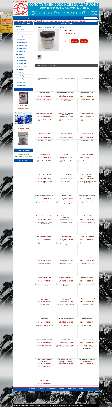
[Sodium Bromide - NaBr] (87, 99)
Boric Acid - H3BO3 (87, 216)
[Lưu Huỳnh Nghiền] (44, 366)
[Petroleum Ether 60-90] (87, 119)
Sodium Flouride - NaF (65, 236)
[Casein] (66, 140)
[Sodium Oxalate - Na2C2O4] (87, 222)
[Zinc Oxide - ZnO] (66, 325)
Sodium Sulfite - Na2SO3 (66, 133)
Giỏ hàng (74, 41)
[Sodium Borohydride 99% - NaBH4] (66, 78)
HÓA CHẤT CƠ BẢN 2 (21, 60)
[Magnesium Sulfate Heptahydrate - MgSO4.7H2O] (66, 203)
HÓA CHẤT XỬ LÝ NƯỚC (22, 48)
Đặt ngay (83, 41)
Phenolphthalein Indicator (44, 277)
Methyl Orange (44, 318)
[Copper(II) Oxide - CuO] (44, 119)
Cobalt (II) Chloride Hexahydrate (66, 318)
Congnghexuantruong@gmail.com (29, 401)
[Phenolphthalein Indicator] (44, 263)
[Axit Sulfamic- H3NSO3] (23, 124)
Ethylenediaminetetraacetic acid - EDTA (66, 257)
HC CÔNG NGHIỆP (38, 18)
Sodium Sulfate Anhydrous (87, 257)
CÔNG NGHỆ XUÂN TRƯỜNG (22, 30)
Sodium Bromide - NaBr (87, 113)
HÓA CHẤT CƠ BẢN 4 (21, 66)
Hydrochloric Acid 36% (44, 92)
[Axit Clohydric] (23, 103)
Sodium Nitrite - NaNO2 (44, 257)
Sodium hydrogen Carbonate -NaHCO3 (44, 195)
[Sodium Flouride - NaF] (66, 222)
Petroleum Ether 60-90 (87, 133)
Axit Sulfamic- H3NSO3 (23, 125)
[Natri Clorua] (23, 144)
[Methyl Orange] (44, 304)
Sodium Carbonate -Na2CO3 (44, 174)
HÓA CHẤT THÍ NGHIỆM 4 (22, 82)
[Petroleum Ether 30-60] (44, 140)
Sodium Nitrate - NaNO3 (87, 92)
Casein (66, 154)
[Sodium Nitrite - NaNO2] (44, 243)
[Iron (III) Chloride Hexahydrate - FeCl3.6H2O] (44, 347)
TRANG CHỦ (18, 18)
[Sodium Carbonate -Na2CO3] (44, 161)
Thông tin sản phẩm (41, 65)
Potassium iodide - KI (87, 339)
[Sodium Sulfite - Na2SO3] (66, 119)
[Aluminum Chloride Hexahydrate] (44, 325)
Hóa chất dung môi (21, 39)
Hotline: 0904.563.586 (20, 1)
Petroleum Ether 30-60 (44, 154)
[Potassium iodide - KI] (87, 325)
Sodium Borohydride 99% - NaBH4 (65, 92)
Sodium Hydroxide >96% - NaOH (44, 113)
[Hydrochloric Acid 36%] (44, 78)
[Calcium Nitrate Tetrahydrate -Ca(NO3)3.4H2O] (66, 100)
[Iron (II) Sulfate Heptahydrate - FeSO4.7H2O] (87, 162)
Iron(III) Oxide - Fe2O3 (87, 154)
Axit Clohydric (23, 105)
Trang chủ (37, 27)
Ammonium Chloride (87, 318)
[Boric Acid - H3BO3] (87, 202)
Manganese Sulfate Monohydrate (44, 216)
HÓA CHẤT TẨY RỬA (21, 51)
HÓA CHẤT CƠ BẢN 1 (21, 57)
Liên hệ (81, 388)
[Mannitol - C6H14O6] (65, 161)
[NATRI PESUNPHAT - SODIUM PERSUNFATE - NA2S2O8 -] (66, 347)
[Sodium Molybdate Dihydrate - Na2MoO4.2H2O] (44, 223)
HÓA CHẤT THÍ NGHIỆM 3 (22, 79)
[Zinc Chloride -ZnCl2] (66, 181)
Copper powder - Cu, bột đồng (87, 298)
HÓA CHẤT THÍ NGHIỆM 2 (22, 76)
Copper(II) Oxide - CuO (44, 133)
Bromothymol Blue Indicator (66, 277)
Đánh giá (52, 65)
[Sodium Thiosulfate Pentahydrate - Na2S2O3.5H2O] (87, 182)
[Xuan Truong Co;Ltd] (23, 154)
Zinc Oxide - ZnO (66, 339)
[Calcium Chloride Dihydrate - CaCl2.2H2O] (44, 285)
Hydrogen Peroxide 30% (87, 277)
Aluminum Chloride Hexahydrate (44, 339)
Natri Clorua (23, 146)
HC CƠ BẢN (50, 18)
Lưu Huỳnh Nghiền (44, 380)
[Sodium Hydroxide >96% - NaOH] (44, 99)
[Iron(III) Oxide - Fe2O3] (87, 140)
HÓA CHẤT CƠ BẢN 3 (21, 63)
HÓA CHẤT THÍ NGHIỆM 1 (22, 73)
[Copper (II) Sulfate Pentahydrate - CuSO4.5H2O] (66, 285)
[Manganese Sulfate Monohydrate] (44, 202)
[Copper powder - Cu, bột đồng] (87, 284)
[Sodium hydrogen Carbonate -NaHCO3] (44, 182)
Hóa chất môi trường (22, 42)
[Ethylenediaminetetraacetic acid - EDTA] (66, 244)
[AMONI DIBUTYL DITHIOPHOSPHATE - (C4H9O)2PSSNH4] (87, 348)
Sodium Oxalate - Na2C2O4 (87, 236)
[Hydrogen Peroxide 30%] (87, 263)
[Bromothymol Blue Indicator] (66, 263)
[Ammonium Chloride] (87, 304)
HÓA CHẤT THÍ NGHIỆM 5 (22, 85)
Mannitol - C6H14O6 (66, 174)
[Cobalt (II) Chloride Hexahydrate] (65, 304)
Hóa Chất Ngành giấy (22, 45)
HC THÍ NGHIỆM (61, 18)
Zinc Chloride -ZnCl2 (66, 195)
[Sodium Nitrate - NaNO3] (87, 78)
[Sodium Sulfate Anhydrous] (87, 243)
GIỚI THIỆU (27, 18)
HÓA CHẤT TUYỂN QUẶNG (22, 36)
